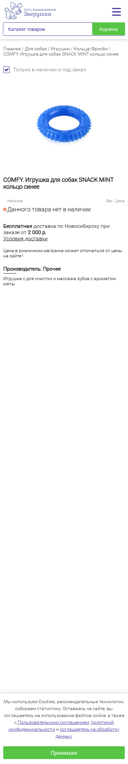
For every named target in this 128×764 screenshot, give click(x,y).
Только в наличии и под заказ (49, 69)
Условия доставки (25, 238)
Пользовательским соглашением (53, 722)
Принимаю (64, 752)
